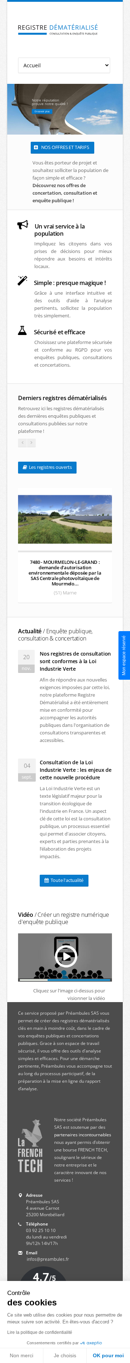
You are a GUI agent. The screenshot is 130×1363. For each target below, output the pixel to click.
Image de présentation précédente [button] (14, 109)
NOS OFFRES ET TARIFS (64, 147)
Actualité (55, 634)
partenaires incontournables (82, 1135)
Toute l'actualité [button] (66, 880)
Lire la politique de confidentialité (39, 1332)
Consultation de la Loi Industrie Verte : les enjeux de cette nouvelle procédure (76, 770)
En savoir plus (42, 111)
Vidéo (63, 918)
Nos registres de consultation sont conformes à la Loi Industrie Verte (75, 661)
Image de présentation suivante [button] (116, 109)
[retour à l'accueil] (58, 30)
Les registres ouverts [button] (50, 467)
